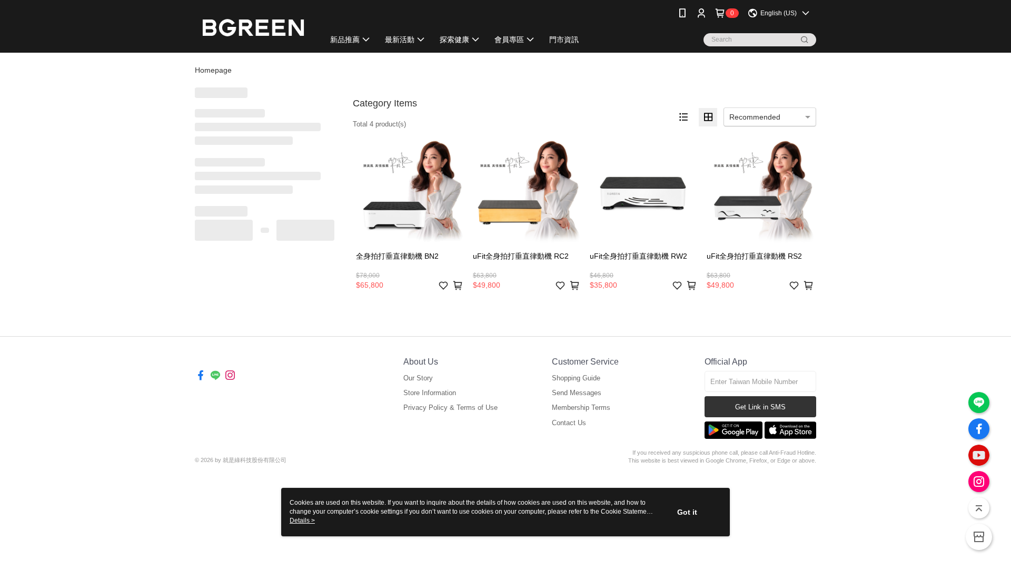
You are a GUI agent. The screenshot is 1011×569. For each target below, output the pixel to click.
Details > (302, 520)
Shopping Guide (576, 378)
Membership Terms (581, 407)
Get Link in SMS (760, 407)
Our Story (418, 378)
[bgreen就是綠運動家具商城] (253, 28)
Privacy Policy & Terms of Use (450, 407)
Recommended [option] (754, 117)
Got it (687, 512)
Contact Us (569, 423)
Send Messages (576, 393)
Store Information (429, 393)
